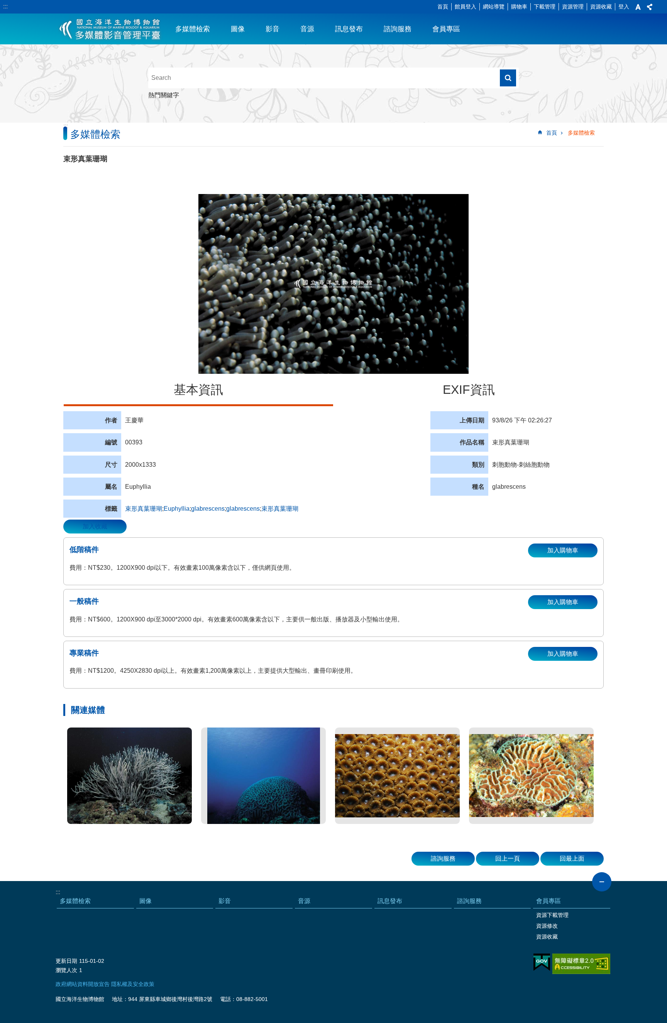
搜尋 (508, 77)
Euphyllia (177, 508)
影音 (272, 29)
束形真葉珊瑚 (143, 508)
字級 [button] (638, 7)
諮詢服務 (397, 29)
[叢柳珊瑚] (129, 776)
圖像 (238, 29)
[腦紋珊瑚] (263, 776)
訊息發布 (349, 29)
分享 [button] (649, 7)
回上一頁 (507, 858)
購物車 (519, 6)
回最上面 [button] (572, 858)
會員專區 (446, 29)
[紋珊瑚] (531, 776)
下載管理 (544, 6)
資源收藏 (601, 6)
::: (5, 6)
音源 (307, 29)
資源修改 (547, 926)
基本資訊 (198, 390)
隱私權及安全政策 (132, 984)
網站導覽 (493, 6)
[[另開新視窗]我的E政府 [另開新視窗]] (541, 962)
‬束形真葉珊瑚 (279, 508)
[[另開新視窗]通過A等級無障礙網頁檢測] (581, 964)
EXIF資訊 (469, 390)
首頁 (442, 6)
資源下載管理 (552, 915)
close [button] (601, 881)
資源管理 (573, 6)
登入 (623, 6)
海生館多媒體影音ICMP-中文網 (110, 29)
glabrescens (208, 508)
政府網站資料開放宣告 (83, 984)
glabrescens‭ (243, 508)
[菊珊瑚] (397, 776)
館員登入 (465, 6)
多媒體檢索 (192, 29)
